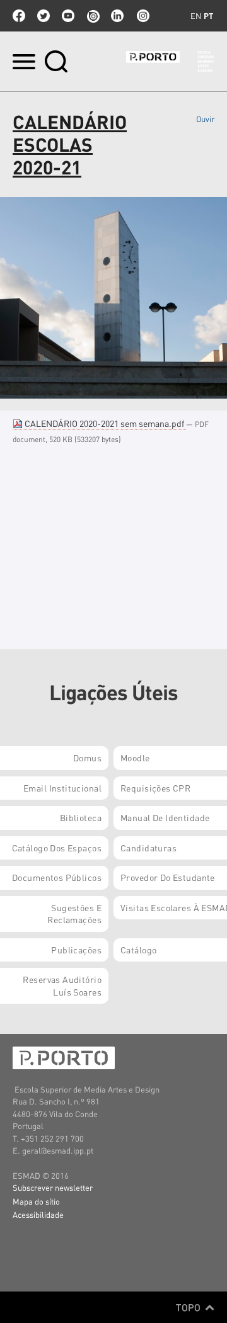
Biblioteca (81, 817)
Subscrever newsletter (53, 1187)
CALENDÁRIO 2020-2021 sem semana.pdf (104, 423)
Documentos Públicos (57, 877)
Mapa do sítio (36, 1201)
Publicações (76, 949)
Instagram (142, 15)
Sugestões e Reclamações (74, 914)
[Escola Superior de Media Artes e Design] (170, 61)
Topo (189, 1307)
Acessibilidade (38, 1214)
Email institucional (62, 787)
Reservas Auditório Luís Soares (62, 985)
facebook (19, 15)
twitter (43, 15)
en (195, 16)
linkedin (117, 15)
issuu (92, 15)
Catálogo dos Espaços (57, 847)
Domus (87, 757)
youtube (68, 15)
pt (208, 16)
